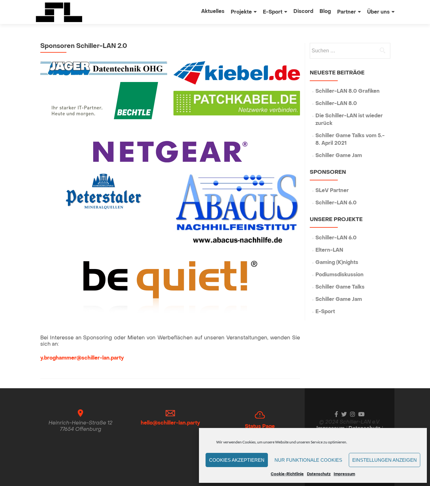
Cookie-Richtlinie (287, 474)
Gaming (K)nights (336, 262)
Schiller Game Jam (338, 155)
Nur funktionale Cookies (308, 460)
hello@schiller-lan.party (170, 423)
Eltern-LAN (329, 250)
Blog (325, 11)
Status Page (260, 426)
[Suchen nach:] (350, 51)
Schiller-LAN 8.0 (336, 103)
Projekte (241, 12)
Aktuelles (212, 11)
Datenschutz (319, 474)
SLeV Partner (332, 190)
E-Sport (272, 12)
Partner (346, 12)
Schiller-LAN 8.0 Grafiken (347, 91)
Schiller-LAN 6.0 (336, 203)
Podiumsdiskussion (339, 275)
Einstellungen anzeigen (384, 460)
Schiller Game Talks (340, 287)
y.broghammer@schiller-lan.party (82, 358)
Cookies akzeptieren (236, 460)
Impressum (344, 474)
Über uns (378, 12)
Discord (303, 11)
